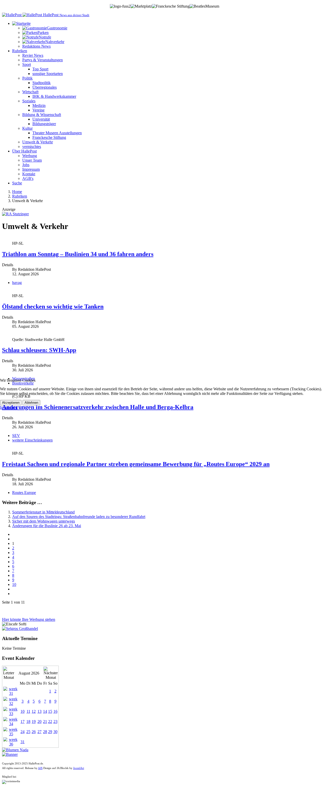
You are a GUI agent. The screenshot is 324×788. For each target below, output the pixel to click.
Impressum (8, 407)
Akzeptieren (10, 403)
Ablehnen (31, 403)
